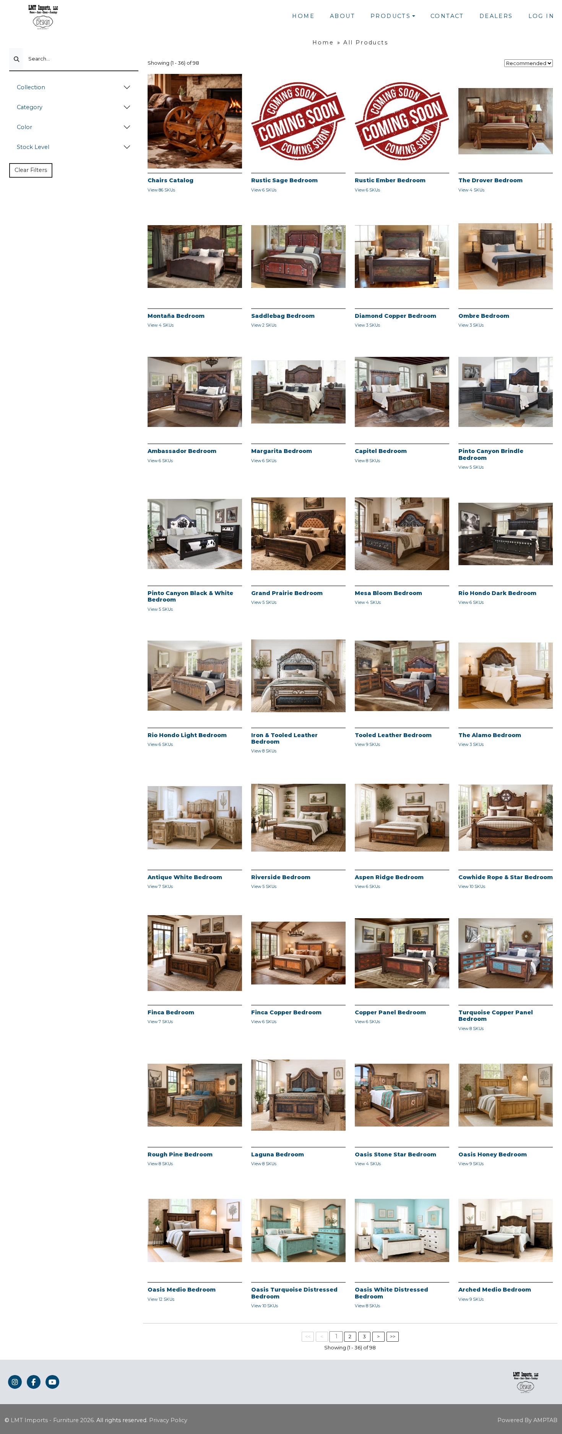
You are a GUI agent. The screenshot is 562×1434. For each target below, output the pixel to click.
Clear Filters (31, 170)
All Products (365, 42)
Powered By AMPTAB (527, 1420)
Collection (31, 87)
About (342, 16)
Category (29, 107)
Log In (541, 16)
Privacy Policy (168, 1420)
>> (392, 1336)
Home (303, 16)
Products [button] (390, 16)
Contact (447, 16)
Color (24, 127)
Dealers (496, 16)
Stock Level (33, 147)
